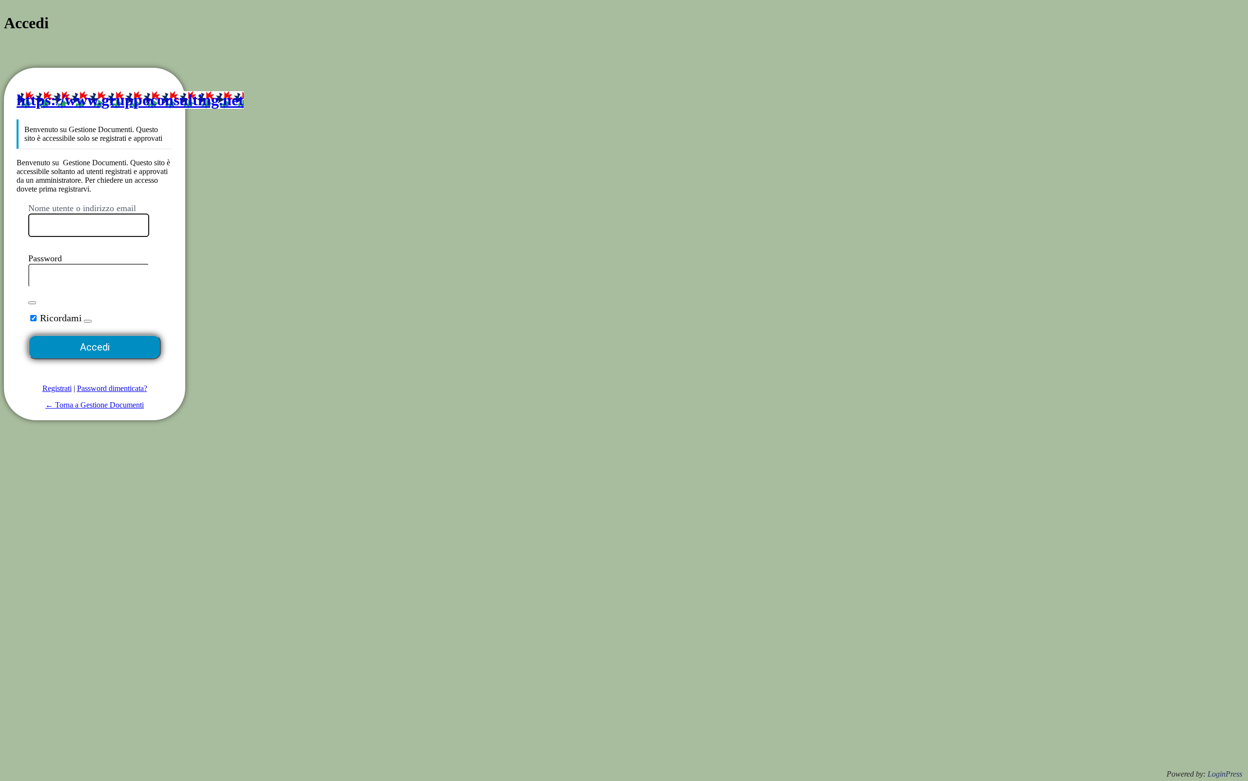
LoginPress (1225, 774)
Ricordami (61, 317)
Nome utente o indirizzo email (82, 208)
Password (45, 258)
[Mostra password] (32, 302)
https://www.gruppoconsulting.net (130, 100)
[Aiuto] (88, 321)
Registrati (57, 388)
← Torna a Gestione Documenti (94, 405)
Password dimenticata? (112, 388)
